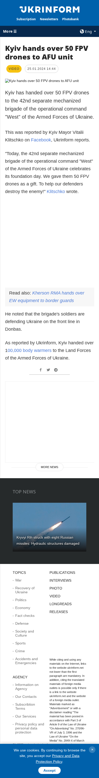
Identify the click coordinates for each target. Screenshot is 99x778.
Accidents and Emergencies (26, 661)
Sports (20, 643)
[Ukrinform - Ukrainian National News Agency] (49, 9)
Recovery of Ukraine (25, 590)
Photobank (70, 19)
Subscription (26, 19)
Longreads (61, 604)
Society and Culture (24, 633)
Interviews (60, 580)
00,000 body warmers (30, 350)
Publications (62, 573)
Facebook (41, 139)
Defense (22, 623)
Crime (20, 651)
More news (49, 467)
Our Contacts (26, 697)
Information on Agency (27, 687)
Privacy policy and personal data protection (29, 728)
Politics (20, 600)
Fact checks (25, 616)
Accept (49, 770)
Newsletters (49, 19)
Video (55, 596)
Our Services (25, 716)
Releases (59, 612)
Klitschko (56, 191)
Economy (22, 608)
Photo (56, 588)
